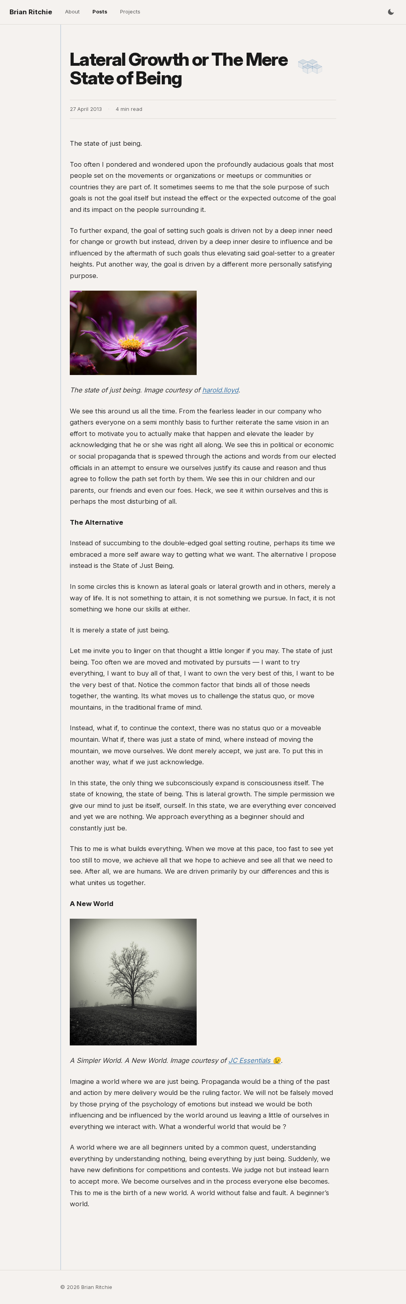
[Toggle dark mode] (390, 11)
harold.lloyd (220, 390)
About (72, 11)
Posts (99, 11)
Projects (130, 11)
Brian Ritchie (31, 12)
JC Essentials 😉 (254, 1060)
